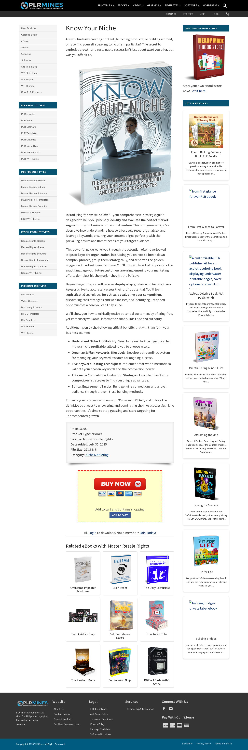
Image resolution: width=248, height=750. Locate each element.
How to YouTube (156, 634)
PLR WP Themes (30, 152)
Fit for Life (206, 572)
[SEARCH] (225, 6)
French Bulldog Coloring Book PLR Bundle (206, 154)
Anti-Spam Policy (99, 714)
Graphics (153, 5)
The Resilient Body (83, 680)
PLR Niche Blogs (30, 146)
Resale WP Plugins (31, 273)
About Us (59, 709)
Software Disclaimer (100, 734)
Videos (137, 5)
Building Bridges (206, 639)
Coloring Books (29, 34)
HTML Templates (30, 313)
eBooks (122, 5)
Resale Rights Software (33, 253)
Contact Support (63, 714)
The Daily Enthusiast (157, 588)
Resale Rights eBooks (33, 241)
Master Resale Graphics (34, 206)
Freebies (188, 14)
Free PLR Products (31, 92)
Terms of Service (223, 743)
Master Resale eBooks (33, 180)
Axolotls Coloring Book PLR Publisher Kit (206, 295)
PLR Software (28, 126)
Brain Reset (120, 588)
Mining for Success (206, 505)
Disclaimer (187, 743)
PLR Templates (29, 133)
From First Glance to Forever (206, 227)
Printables (105, 5)
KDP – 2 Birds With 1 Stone (157, 682)
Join (202, 14)
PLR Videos (27, 120)
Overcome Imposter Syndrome (83, 589)
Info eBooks (27, 294)
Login (216, 14)
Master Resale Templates (34, 199)
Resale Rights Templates (34, 260)
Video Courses (29, 301)
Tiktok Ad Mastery (83, 634)
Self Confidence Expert (120, 636)
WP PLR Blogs (29, 73)
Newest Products (63, 719)
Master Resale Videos (33, 187)
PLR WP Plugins (30, 158)
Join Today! (148, 533)
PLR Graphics (28, 139)
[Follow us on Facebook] (165, 709)
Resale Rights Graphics (33, 266)
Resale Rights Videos (32, 247)
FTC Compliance (98, 709)
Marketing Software (31, 307)
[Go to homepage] (42, 5)
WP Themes (27, 86)
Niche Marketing (97, 455)
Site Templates (29, 66)
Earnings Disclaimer (100, 729)
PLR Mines (39, 744)
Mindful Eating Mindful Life (206, 368)
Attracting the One (206, 435)
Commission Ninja (119, 680)
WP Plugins (27, 79)
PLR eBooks (27, 114)
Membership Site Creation (140, 709)
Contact (171, 14)
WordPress (210, 5)
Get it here (198, 91)
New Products (28, 28)
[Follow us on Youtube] (172, 709)
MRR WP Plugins (30, 219)
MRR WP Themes (30, 212)
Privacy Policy (97, 724)
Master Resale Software (34, 193)
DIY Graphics (28, 320)
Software (190, 5)
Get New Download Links (67, 724)
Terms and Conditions (101, 719)
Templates (171, 5)
